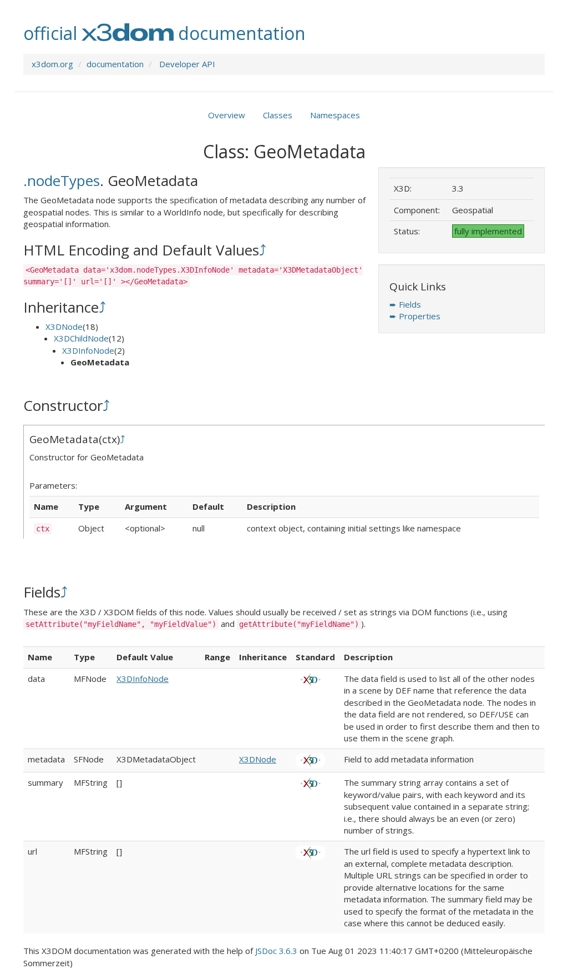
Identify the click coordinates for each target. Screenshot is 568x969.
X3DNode (64, 326)
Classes (277, 115)
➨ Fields (405, 304)
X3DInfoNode (88, 350)
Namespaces (335, 115)
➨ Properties (414, 316)
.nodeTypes (61, 180)
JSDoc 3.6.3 (276, 950)
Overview (226, 115)
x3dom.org (52, 63)
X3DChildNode (81, 338)
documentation (115, 63)
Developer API (187, 63)
